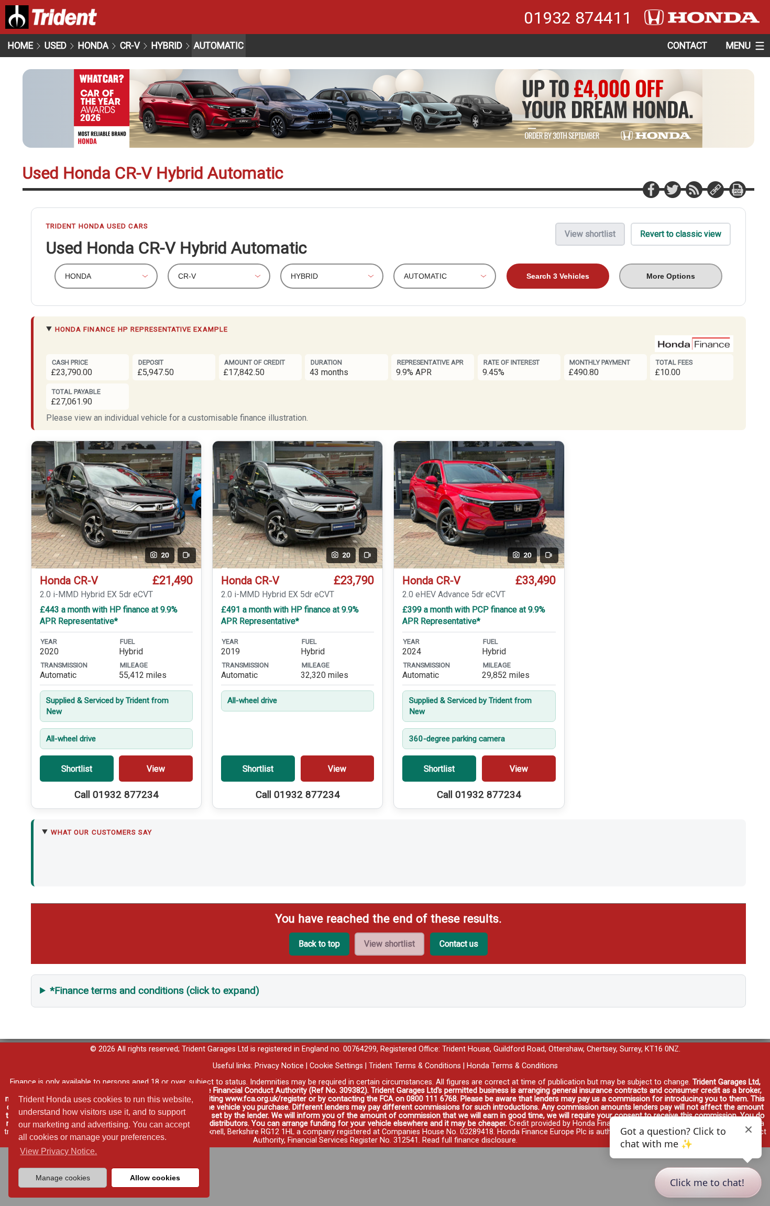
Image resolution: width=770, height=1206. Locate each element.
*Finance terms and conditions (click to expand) (154, 990)
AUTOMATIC (219, 45)
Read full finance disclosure (469, 1140)
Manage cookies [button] (63, 1178)
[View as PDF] (737, 189)
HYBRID (166, 45)
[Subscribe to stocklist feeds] (693, 189)
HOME (20, 45)
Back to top (319, 944)
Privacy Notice (279, 1065)
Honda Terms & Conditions (512, 1065)
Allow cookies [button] (155, 1178)
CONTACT (687, 45)
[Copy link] (715, 189)
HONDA (93, 45)
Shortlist (76, 769)
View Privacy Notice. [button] (58, 1151)
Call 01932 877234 (116, 795)
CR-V (130, 45)
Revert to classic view (680, 234)
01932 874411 (578, 18)
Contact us (458, 944)
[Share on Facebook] (650, 189)
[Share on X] (672, 189)
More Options (670, 276)
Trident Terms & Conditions (415, 1065)
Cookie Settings (336, 1065)
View (156, 769)
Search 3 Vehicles (557, 276)
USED (56, 45)
